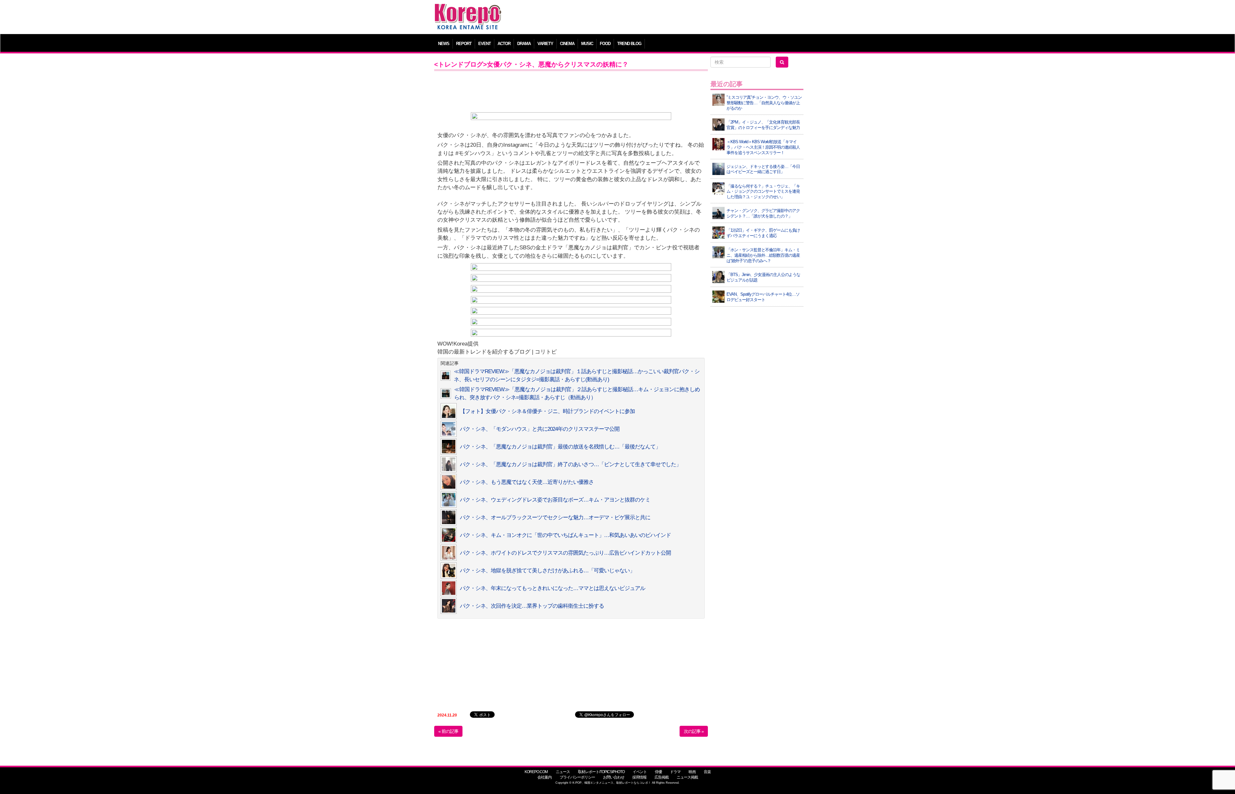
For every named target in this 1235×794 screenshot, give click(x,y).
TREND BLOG (629, 43)
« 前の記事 (448, 731)
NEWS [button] (443, 43)
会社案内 (544, 777)
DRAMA (524, 43)
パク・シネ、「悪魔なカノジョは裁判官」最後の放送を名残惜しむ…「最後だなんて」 (560, 447)
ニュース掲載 (687, 777)
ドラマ (675, 772)
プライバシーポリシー (577, 777)
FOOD (605, 43)
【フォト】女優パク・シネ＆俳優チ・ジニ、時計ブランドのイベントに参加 (547, 411)
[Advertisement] (664, 17)
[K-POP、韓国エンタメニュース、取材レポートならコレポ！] (468, 9)
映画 (692, 772)
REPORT (463, 43)
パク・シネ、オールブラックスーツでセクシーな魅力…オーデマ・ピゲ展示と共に (555, 517)
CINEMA (567, 43)
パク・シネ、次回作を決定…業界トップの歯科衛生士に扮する (532, 606)
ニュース (563, 772)
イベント (640, 772)
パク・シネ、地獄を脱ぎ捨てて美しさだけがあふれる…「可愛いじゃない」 (547, 571)
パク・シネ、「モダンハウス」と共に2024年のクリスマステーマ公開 (539, 429)
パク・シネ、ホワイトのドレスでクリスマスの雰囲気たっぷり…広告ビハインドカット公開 (565, 553)
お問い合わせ (613, 777)
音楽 (707, 772)
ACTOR (504, 43)
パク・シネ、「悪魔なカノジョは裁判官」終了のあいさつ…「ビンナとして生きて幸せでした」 (570, 464)
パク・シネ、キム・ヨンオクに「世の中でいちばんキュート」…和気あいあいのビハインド (565, 535)
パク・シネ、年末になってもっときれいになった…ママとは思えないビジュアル (552, 588)
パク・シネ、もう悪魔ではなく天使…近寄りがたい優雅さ (527, 482)
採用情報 (639, 777)
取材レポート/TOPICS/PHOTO (601, 772)
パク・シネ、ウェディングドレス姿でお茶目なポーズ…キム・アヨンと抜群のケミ (555, 500)
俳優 (658, 772)
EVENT (484, 43)
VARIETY (545, 43)
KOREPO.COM (536, 772)
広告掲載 (661, 777)
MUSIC (587, 43)
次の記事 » (694, 731)
